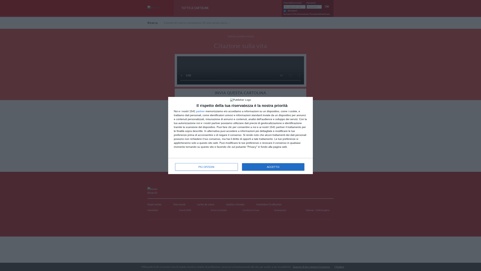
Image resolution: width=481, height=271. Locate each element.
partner (200, 111)
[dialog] (240, 135)
